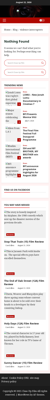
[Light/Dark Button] (42, 20)
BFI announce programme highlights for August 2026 (13, 169)
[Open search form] (48, 20)
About (4, 377)
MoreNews (23, 394)
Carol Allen (9, 245)
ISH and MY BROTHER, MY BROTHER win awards (13, 151)
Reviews (10, 235)
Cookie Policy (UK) (19, 377)
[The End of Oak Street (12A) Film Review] (25, 263)
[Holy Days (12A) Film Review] (25, 306)
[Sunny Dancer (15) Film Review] (25, 345)
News (25, 92)
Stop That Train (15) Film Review (24, 241)
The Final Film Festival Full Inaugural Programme (13, 134)
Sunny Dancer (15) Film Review (23, 362)
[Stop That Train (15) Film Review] (25, 224)
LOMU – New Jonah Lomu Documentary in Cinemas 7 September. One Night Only (13, 98)
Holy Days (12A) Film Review (21, 323)
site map (34, 377)
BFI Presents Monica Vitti (13, 116)
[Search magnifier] (42, 63)
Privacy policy (8, 381)
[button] (4, 20)
